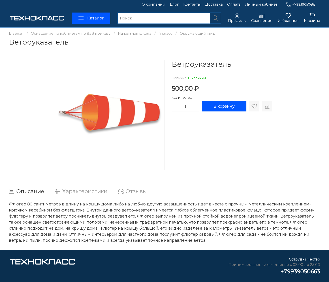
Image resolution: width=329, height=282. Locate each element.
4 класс (165, 33)
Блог (174, 4)
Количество (182, 97)
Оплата (234, 4)
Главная (16, 33)
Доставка (214, 4)
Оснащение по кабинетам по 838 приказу (71, 33)
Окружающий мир (197, 33)
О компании (153, 4)
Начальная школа (134, 33)
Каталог (95, 18)
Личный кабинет (261, 4)
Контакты (192, 4)
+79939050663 (304, 4)
